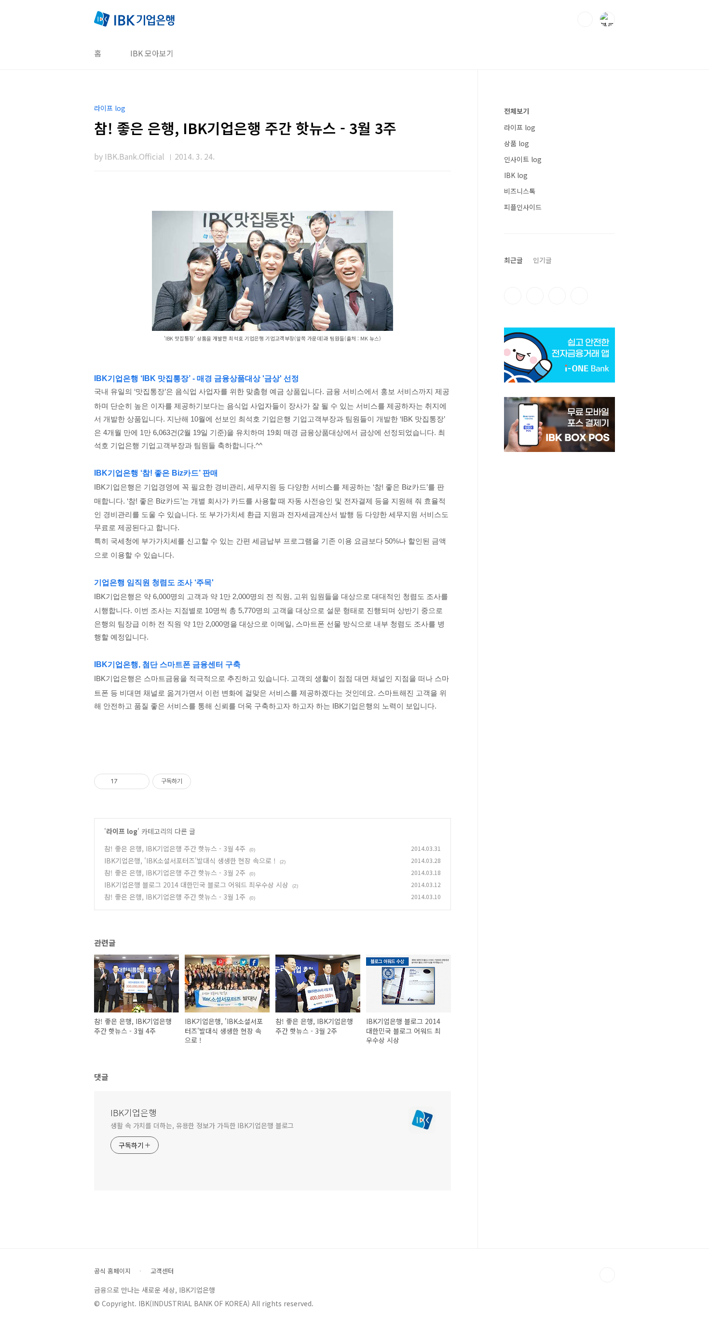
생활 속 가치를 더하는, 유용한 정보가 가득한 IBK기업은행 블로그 (202, 1125)
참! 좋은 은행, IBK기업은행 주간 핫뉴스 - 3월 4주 (174, 848)
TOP (607, 1275)
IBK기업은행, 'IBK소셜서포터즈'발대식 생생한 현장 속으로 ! (190, 860)
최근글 (513, 260)
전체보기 (516, 111)
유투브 (579, 295)
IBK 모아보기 (152, 53)
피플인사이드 (523, 207)
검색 (585, 19)
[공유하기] (127, 781)
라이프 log (121, 831)
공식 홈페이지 (112, 1271)
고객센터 (162, 1271)
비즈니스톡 (519, 191)
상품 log (516, 143)
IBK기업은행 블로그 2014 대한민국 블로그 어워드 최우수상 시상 (196, 884)
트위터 (557, 295)
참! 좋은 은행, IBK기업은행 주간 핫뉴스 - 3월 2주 (174, 872)
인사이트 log (523, 159)
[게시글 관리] (139, 781)
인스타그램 (535, 295)
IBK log (516, 175)
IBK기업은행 (133, 1112)
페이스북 (512, 295)
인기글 (542, 260)
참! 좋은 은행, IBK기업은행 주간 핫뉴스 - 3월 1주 (174, 897)
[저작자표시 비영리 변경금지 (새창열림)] (204, 781)
